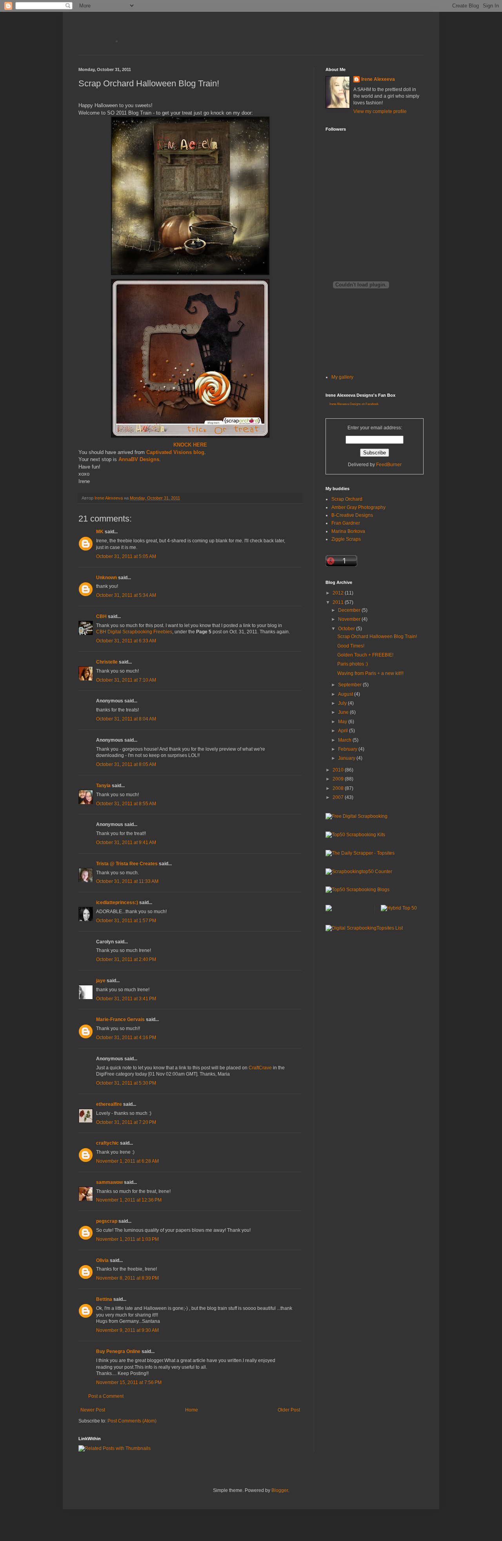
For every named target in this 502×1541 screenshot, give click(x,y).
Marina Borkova (348, 531)
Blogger (279, 1490)
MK (100, 531)
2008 (339, 788)
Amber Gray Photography (358, 507)
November (350, 619)
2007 (339, 797)
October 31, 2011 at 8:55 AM (126, 803)
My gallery (342, 377)
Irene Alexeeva (378, 79)
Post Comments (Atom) (131, 1421)
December (350, 610)
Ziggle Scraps (346, 539)
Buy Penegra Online (118, 1351)
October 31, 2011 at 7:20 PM (126, 1122)
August (346, 694)
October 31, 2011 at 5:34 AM (126, 595)
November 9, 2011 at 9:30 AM (127, 1330)
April (343, 730)
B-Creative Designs (352, 515)
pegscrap (106, 1221)
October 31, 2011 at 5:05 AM (126, 556)
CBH (101, 616)
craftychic (107, 1143)
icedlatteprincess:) (117, 902)
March (345, 740)
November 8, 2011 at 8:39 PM (127, 1278)
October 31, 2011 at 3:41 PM (126, 998)
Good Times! (350, 646)
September (350, 685)
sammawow (109, 1182)
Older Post (289, 1410)
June (344, 712)
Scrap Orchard (346, 499)
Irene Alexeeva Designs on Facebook (353, 404)
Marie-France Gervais (120, 1019)
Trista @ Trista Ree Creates (127, 863)
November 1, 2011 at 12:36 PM (129, 1200)
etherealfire (109, 1104)
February (348, 749)
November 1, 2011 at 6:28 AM (127, 1161)
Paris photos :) (352, 664)
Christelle (107, 662)
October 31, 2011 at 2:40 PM (126, 959)
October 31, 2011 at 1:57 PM (126, 920)
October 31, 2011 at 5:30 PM (126, 1083)
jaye (100, 980)
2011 (339, 602)
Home (191, 1410)
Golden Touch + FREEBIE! (365, 655)
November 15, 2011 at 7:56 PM (129, 1382)
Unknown (106, 577)
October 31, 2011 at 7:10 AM (126, 680)
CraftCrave (260, 1067)
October (347, 628)
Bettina (104, 1299)
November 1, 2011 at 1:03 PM (127, 1239)
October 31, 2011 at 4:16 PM (126, 1037)
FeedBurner (389, 464)
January (347, 758)
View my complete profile (380, 111)
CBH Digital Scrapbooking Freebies (134, 632)
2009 (339, 779)
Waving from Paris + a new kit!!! (370, 673)
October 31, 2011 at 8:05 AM (126, 764)
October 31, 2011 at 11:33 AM (127, 881)
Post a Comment (106, 1396)
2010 (339, 770)
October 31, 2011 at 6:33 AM (126, 641)
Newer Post (92, 1410)
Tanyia (103, 785)
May (343, 721)
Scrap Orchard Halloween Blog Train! (377, 636)
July (343, 703)
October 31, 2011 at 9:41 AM (126, 842)
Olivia (102, 1260)
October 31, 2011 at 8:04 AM (126, 719)
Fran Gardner (345, 523)
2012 (339, 593)
